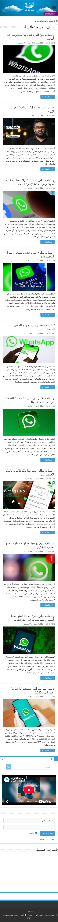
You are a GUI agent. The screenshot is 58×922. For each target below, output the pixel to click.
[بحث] (8, 766)
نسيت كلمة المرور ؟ (46, 839)
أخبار (33, 43)
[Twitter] (29, 912)
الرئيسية (52, 21)
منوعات (38, 116)
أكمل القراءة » (47, 97)
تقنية (29, 43)
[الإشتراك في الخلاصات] (1, 27)
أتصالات (38, 43)
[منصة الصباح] (29, 8)
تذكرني (32, 833)
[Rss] (34, 912)
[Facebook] (32, 912)
